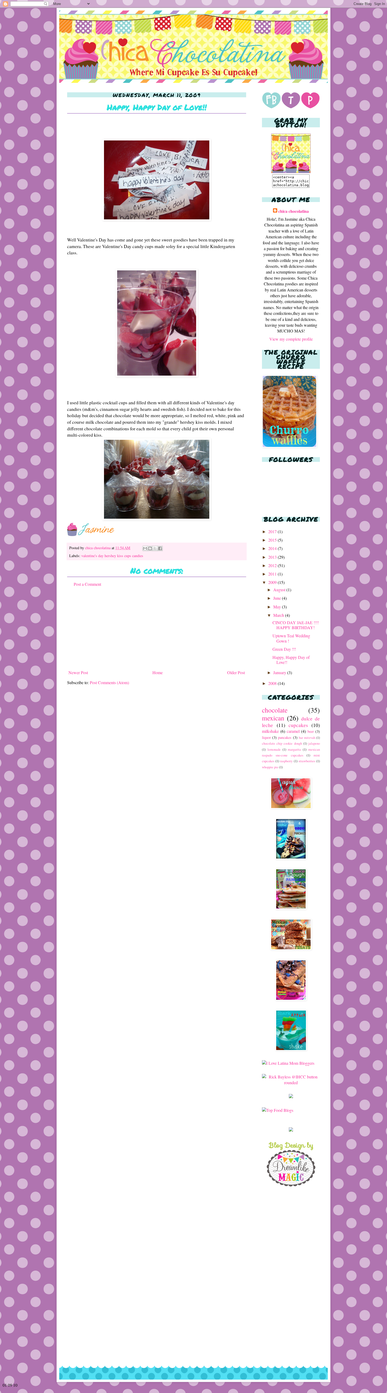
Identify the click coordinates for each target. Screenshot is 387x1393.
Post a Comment (87, 584)
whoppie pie (270, 767)
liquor (266, 737)
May (277, 606)
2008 (273, 683)
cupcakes (298, 725)
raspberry (286, 761)
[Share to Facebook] (160, 548)
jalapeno (314, 743)
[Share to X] (155, 548)
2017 (273, 531)
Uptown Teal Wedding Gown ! (291, 638)
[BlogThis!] (150, 548)
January (280, 672)
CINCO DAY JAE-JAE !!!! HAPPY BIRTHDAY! (295, 625)
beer (310, 731)
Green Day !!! (284, 649)
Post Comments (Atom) (109, 682)
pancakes (284, 737)
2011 (273, 574)
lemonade (274, 749)
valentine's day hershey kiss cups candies (112, 555)
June (277, 598)
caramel (293, 731)
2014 (273, 548)
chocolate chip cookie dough (282, 743)
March (279, 615)
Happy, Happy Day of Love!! (291, 659)
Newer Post (78, 672)
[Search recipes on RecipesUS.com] (277, 1110)
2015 (273, 540)
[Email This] (145, 548)
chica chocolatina (98, 547)
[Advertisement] (156, 628)
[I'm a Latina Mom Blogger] (288, 1063)
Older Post (236, 672)
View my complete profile (291, 339)
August (279, 589)
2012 (273, 565)
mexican (273, 717)
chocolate (274, 709)
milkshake (270, 731)
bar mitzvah (307, 737)
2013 (273, 557)
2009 (273, 582)
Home (157, 672)
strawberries (307, 761)
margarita (294, 749)
